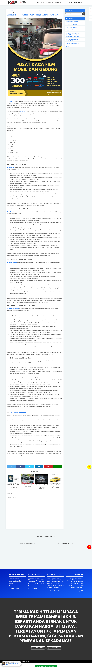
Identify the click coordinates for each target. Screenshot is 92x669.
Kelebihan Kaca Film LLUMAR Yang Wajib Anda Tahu (72, 29)
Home (8, 10)
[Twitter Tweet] (11, 467)
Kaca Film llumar (38, 10)
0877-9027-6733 (54, 588)
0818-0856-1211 (15, 586)
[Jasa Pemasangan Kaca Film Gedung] (27, 479)
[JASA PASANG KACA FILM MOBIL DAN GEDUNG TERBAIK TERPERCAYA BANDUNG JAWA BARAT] (13, 478)
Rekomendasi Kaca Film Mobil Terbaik (72, 39)
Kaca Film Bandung (23, 10)
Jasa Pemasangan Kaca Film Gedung (27, 485)
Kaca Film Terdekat (23, 661)
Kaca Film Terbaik (46, 10)
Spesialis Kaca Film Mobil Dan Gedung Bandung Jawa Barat (32, 15)
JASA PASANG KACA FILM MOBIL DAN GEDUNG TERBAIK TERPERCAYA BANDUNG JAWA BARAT (13, 485)
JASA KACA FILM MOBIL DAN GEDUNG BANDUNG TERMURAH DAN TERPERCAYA (41, 486)
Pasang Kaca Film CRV (12, 665)
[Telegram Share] (29, 467)
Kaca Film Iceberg (31, 10)
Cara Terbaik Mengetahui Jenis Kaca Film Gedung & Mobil (72, 45)
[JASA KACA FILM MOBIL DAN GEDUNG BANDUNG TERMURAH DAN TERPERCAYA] (41, 479)
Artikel (11, 10)
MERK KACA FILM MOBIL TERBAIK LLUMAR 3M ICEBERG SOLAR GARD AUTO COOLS (72, 23)
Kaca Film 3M (16, 10)
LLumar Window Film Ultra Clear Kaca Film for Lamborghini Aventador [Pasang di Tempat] (55, 485)
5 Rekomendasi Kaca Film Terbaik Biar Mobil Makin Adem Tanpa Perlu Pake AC (72, 35)
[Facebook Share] (20, 467)
